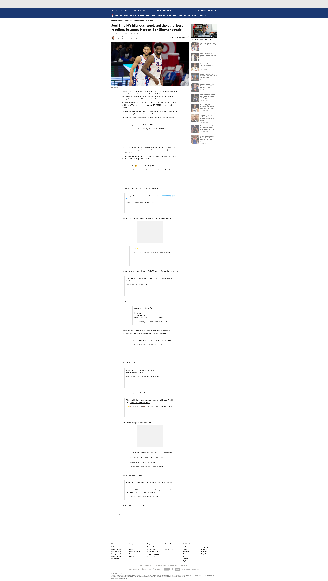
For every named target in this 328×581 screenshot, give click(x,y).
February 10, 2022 (164, 129)
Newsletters (204, 549)
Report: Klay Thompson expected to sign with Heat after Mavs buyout (207, 106)
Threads (185, 558)
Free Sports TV (116, 551)
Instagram (186, 551)
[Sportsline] (146, 569)
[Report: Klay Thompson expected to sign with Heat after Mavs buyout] (195, 108)
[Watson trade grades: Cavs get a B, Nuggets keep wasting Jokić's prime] (195, 139)
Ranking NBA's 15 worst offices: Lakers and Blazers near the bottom (208, 75)
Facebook (186, 554)
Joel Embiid (151, 114)
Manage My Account (207, 547)
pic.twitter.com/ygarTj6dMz (162, 340)
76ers (144, 114)
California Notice (152, 557)
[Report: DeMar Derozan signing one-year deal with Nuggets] (195, 98)
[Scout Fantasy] (186, 569)
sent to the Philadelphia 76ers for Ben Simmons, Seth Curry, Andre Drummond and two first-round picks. (149, 93)
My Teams (204, 551)
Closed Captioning (153, 555)
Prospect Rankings (139, 20)
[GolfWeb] (196, 569)
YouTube (185, 547)
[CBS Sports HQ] (161, 565)
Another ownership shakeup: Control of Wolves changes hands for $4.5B (208, 117)
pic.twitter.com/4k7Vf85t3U (135, 373)
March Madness (116, 556)
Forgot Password (206, 554)
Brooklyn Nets (148, 91)
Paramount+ (133, 554)
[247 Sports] (134, 569)
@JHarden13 (135, 278)
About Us (132, 547)
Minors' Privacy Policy (153, 551)
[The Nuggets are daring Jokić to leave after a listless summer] (195, 67)
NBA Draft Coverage (117, 20)
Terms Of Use (151, 547)
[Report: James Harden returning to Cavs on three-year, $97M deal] (195, 129)
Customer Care (170, 549)
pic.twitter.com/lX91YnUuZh (158, 318)
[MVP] (177, 568)
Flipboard (186, 561)
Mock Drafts (149, 20)
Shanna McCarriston (122, 37)
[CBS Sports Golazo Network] (178, 565)
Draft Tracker (128, 20)
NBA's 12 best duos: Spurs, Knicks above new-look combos (208, 55)
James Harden (162, 91)
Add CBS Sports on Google (181, 37)
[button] (206, 15)
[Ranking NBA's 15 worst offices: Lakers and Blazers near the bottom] (195, 77)
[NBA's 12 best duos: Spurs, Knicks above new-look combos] (195, 57)
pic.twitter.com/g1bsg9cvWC (140, 403)
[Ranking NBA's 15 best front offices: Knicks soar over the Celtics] (195, 87)
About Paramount (134, 551)
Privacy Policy (151, 549)
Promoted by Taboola (182, 515)
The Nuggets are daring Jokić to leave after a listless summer (207, 65)
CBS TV (131, 556)
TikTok (185, 549)
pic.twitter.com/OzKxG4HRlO (142, 125)
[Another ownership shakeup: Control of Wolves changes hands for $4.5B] (195, 118)
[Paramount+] (157, 569)
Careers (131, 549)
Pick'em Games (116, 547)
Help (166, 547)
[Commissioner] (168, 568)
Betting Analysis (116, 554)
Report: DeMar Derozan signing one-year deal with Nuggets (207, 96)
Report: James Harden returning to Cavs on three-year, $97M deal (207, 127)
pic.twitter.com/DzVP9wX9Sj (145, 492)
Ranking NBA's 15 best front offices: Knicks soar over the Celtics (208, 85)
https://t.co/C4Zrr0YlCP (150, 370)
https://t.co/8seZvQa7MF (146, 166)
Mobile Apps (115, 558)
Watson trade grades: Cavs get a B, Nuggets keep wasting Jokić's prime (207, 138)
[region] (204, 31)
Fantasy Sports (116, 549)
